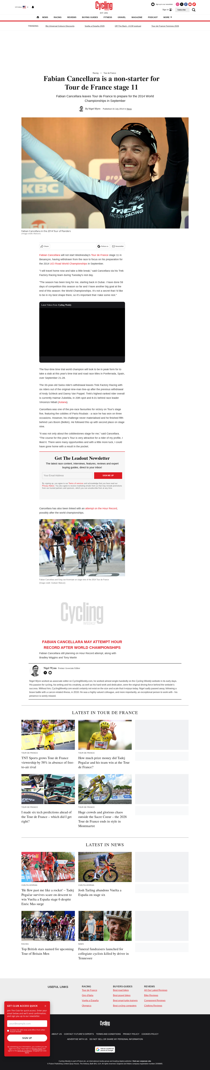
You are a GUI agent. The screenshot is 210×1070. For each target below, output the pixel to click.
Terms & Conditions (24, 1051)
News (45, 17)
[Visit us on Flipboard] (194, 4)
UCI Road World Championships (68, 263)
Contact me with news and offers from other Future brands (27, 1030)
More (166, 17)
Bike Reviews (151, 995)
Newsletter (119, 246)
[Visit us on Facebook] (186, 4)
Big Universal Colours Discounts (60, 26)
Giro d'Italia (87, 995)
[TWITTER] (46, 673)
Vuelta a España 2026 (95, 26)
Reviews (71, 17)
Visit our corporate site (141, 1061)
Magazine (137, 17)
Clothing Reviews (153, 1005)
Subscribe (181, 10)
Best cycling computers (124, 1005)
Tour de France (110, 73)
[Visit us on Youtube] (190, 4)
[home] (37, 17)
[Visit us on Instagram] (177, 4)
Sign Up (27, 1038)
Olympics (86, 1005)
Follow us (104, 246)
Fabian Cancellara (49, 255)
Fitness (108, 17)
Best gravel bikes (121, 995)
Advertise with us (77, 1039)
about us (57, 1034)
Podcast (153, 17)
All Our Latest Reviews (155, 990)
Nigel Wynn (94, 109)
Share (46, 246)
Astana (63, 402)
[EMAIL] (50, 673)
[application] (82, 332)
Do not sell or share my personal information (116, 1039)
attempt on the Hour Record (101, 508)
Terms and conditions (108, 1034)
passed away (157, 688)
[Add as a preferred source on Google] (105, 1049)
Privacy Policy (37, 1049)
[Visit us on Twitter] (181, 4)
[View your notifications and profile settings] (33, 7)
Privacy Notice (48, 486)
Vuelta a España (90, 1000)
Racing (58, 17)
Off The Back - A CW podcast (128, 26)
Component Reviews (154, 1000)
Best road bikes (121, 990)
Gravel (122, 17)
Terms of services (76, 483)
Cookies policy (150, 1034)
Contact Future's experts (79, 1034)
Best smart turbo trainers (125, 1000)
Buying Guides (90, 17)
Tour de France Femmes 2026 (165, 26)
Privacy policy (131, 1034)
